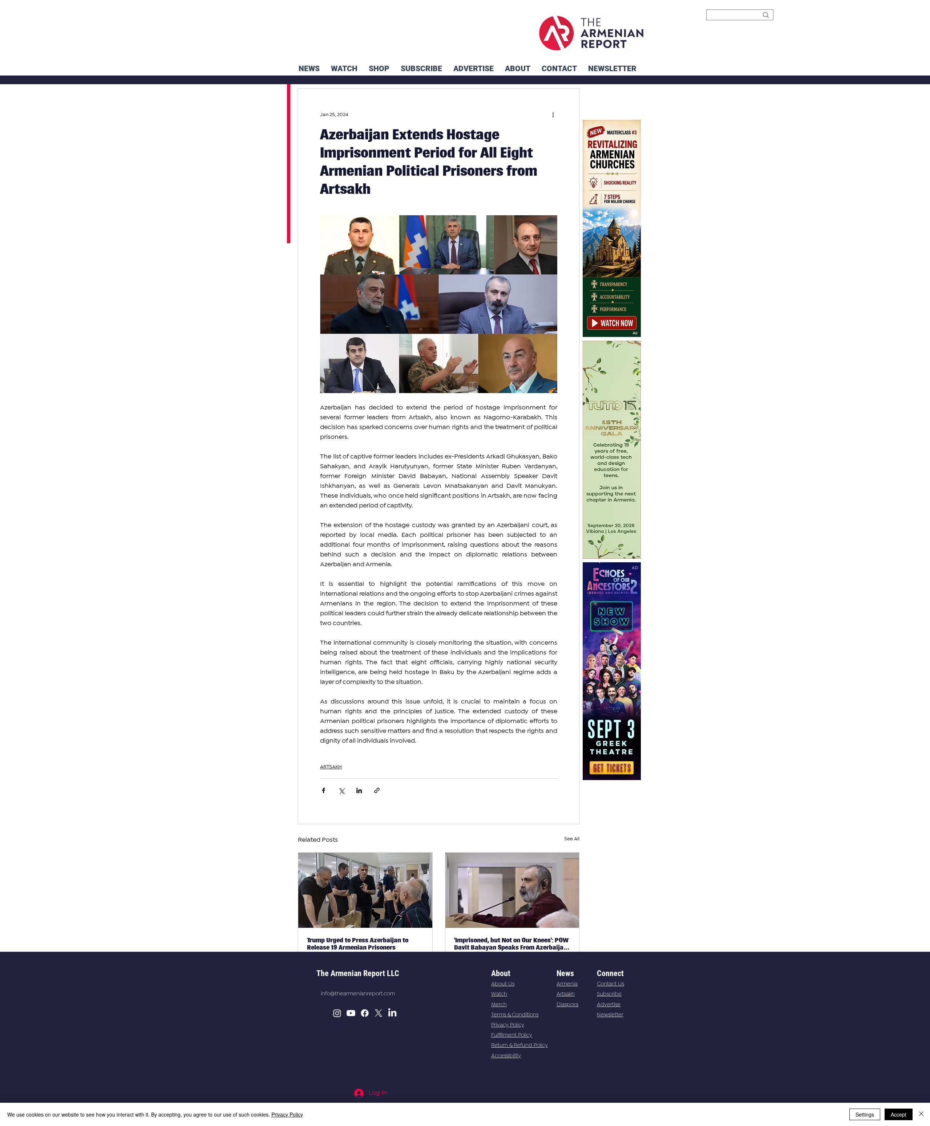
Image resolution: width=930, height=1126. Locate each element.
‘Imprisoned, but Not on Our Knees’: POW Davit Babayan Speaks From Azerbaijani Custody (511, 944)
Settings (865, 1114)
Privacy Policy (507, 1025)
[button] (612, 69)
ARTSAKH (331, 767)
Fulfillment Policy (511, 1035)
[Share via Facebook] (323, 790)
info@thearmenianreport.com (358, 994)
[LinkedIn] (392, 1013)
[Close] (921, 1114)
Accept (898, 1114)
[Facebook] (365, 1013)
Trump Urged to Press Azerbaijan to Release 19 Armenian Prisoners (357, 944)
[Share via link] (376, 790)
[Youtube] (351, 1013)
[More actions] (553, 114)
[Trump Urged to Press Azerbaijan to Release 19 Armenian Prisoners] (365, 890)
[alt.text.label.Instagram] (337, 1013)
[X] (378, 1013)
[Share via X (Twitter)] (341, 790)
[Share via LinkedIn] (359, 790)
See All (571, 839)
